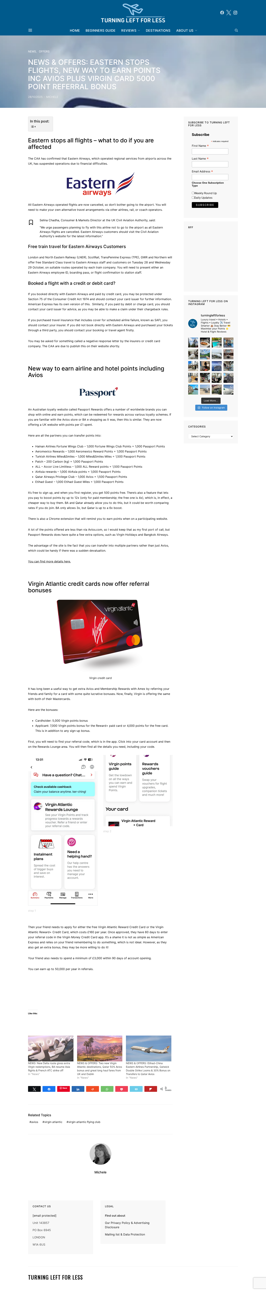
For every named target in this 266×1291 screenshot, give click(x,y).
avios (34, 1122)
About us (185, 30)
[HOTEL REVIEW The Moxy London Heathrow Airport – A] (205, 378)
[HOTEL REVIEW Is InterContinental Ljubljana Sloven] (193, 354)
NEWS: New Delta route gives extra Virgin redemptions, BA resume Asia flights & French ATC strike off (49, 1067)
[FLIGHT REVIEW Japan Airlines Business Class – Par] (217, 378)
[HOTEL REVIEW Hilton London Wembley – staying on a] (193, 343)
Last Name (200, 158)
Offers (44, 51)
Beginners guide (100, 30)
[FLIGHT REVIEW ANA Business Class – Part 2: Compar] (193, 378)
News (32, 51)
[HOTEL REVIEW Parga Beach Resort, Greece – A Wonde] (217, 343)
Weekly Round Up (205, 193)
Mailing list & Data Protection (125, 1234)
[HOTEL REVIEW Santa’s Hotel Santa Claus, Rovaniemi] (217, 390)
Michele (52, 97)
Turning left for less (55, 1277)
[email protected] (44, 1215)
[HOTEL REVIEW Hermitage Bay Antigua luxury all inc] (205, 354)
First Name (200, 146)
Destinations (158, 30)
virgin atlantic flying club (84, 1122)
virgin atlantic (53, 1122)
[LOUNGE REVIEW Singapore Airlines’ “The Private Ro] (228, 354)
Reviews (128, 30)
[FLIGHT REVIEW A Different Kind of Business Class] (228, 390)
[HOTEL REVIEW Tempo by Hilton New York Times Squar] (228, 343)
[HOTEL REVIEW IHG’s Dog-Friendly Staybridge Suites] (205, 366)
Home (75, 30)
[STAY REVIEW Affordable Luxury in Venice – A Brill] (193, 390)
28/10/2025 (35, 97)
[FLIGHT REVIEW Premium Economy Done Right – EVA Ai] (217, 354)
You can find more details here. (49, 561)
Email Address (202, 171)
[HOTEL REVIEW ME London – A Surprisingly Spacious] (193, 366)
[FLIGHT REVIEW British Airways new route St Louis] (205, 343)
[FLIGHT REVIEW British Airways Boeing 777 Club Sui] (205, 390)
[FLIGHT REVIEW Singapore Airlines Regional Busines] (217, 366)
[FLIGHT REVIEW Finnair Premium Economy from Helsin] (228, 378)
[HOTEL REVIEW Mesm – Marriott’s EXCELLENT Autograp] (228, 366)
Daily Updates (203, 197)
